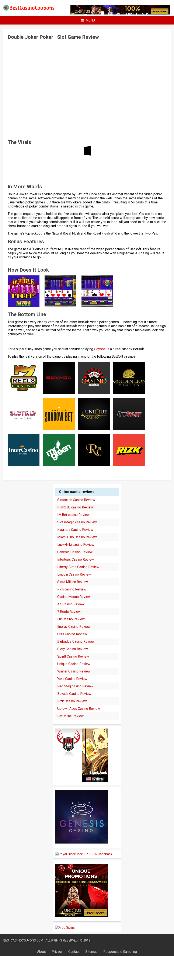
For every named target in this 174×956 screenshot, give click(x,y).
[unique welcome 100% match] (81, 781)
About (41, 952)
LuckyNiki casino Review (75, 545)
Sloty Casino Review (72, 649)
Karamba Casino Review (75, 530)
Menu (90, 20)
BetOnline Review (70, 716)
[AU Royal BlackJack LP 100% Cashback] (83, 854)
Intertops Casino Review (75, 559)
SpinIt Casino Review (73, 656)
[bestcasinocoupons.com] (31, 10)
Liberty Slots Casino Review (78, 567)
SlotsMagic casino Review (77, 522)
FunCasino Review (71, 619)
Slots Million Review (72, 582)
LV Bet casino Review (73, 515)
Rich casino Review (71, 589)
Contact (74, 952)
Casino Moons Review (74, 597)
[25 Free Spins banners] (65, 928)
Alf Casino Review (70, 604)
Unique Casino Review (73, 664)
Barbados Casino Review (75, 641)
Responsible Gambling (120, 952)
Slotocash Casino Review (76, 500)
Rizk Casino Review (72, 701)
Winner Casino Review (73, 671)
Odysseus (101, 349)
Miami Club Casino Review (77, 537)
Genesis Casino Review (75, 552)
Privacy (57, 952)
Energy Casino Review (73, 627)
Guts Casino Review (72, 634)
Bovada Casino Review (74, 694)
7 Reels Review (69, 612)
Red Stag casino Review (75, 686)
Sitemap (91, 952)
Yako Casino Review (72, 679)
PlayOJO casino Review (75, 507)
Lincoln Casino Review (74, 574)
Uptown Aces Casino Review (78, 709)
